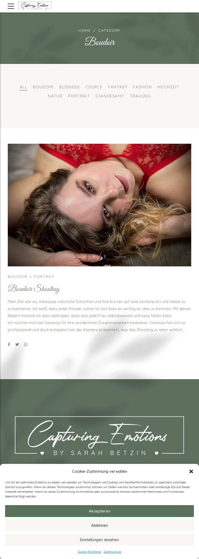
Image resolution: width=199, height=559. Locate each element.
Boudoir (17, 399)
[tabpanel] (99, 266)
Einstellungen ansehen (99, 539)
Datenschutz (112, 552)
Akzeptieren (99, 511)
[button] (191, 471)
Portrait (44, 399)
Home (85, 30)
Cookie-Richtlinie (89, 552)
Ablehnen (99, 525)
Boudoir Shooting (33, 411)
